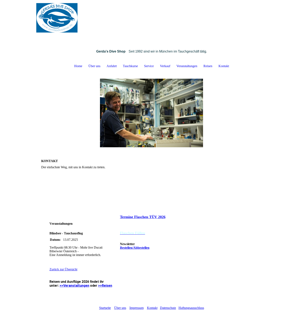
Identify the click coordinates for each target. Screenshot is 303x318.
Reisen (207, 66)
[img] (151, 20)
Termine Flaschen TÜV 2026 (143, 217)
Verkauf (165, 66)
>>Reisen (105, 286)
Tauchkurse (130, 66)
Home (78, 66)
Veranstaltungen (186, 66)
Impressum (136, 308)
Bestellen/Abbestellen (134, 247)
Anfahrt (112, 66)
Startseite (105, 308)
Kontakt (223, 66)
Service (149, 66)
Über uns (94, 66)
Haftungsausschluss (191, 308)
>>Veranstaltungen (74, 286)
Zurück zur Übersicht (63, 269)
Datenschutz (168, 308)
